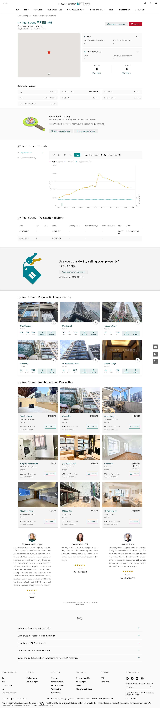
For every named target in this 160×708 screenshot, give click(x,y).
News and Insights (83, 678)
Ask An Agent (81, 682)
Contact (136, 24)
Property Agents (57, 685)
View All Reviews (80, 604)
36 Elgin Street (110, 511)
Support (105, 672)
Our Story (55, 678)
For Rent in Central (62, 131)
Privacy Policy (6, 699)
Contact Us (105, 682)
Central (41, 16)
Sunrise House (26, 416)
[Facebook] (132, 678)
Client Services (9, 672)
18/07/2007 (23, 231)
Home (20, 16)
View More (97, 73)
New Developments (9, 693)
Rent (3, 682)
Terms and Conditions (19, 699)
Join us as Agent (32, 682)
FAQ (102, 678)
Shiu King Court (27, 511)
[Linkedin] (137, 678)
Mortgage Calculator (84, 689)
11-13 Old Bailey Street (29, 463)
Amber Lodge (110, 416)
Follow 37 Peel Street (117, 24)
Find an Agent (31, 678)
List (3, 689)
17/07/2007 (23, 238)
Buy (3, 678)
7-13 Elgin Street (69, 463)
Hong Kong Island (30, 16)
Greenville (66, 416)
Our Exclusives (7, 685)
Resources (81, 672)
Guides (78, 685)
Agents (29, 672)
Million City (67, 511)
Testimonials (56, 689)
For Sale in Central (87, 131)
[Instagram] (127, 678)
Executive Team (57, 682)
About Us (55, 672)
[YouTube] (142, 678)
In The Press (55, 693)
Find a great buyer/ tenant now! (73, 272)
